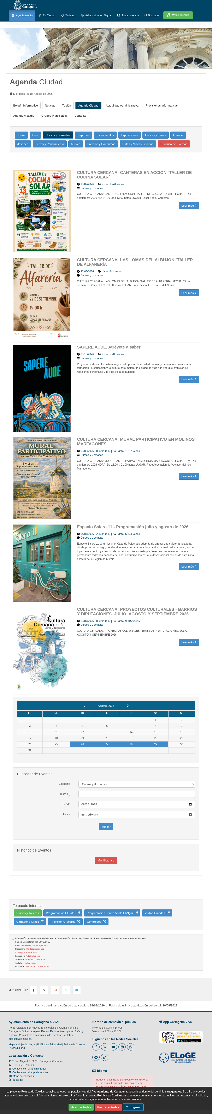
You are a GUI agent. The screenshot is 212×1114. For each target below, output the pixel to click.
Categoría (64, 783)
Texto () (65, 793)
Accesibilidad (17, 1048)
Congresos (95, 921)
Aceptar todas (81, 1107)
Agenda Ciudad (88, 105)
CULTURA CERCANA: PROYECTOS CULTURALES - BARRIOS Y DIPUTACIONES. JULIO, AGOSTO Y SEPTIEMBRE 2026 (137, 611)
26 (82, 744)
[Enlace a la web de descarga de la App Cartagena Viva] (181, 1034)
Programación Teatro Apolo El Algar (111, 913)
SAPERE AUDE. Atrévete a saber (109, 347)
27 (106, 744)
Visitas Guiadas (156, 913)
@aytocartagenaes (35, 949)
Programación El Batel (61, 913)
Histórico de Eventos (173, 144)
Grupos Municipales (54, 115)
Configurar (133, 1107)
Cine (35, 135)
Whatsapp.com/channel (37, 966)
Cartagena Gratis (28, 921)
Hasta (66, 814)
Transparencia (130, 15)
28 (131, 744)
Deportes (83, 135)
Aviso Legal (28, 1044)
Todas (21, 135)
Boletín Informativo (25, 105)
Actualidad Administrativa (122, 105)
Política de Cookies (74, 1044)
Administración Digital (98, 15)
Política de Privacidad (49, 1044)
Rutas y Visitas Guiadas (137, 144)
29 (155, 744)
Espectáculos (105, 135)
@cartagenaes (29, 963)
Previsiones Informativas (162, 105)
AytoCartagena (33, 956)
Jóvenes (22, 144)
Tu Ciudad (48, 15)
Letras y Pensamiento (49, 144)
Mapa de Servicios (23, 1076)
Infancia (178, 135)
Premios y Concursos (101, 144)
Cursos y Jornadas (58, 135)
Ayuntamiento (24, 15)
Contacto (80, 115)
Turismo (70, 15)
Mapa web (14, 1044)
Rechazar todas (108, 1107)
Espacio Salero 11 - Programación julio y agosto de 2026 (132, 527)
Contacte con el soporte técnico (30, 1072)
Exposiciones (129, 135)
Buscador (153, 15)
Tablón (66, 105)
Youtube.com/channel (35, 959)
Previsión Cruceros (64, 921)
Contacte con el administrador (29, 1068)
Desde (66, 804)
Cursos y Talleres (27, 913)
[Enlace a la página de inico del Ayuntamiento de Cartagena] (25, 5)
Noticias (50, 105)
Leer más (188, 205)
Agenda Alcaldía (23, 115)
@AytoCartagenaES (27, 952)
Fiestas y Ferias (155, 135)
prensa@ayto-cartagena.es (35, 945)
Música (75, 144)
